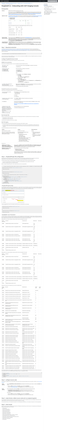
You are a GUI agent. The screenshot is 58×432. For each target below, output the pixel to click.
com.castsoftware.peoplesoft (27, 3)
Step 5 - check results (47, 14)
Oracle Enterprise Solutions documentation (11, 3)
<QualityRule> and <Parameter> (48, 10)
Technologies (3, 3)
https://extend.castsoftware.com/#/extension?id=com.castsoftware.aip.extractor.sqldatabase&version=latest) (15, 49)
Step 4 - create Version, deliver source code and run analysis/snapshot (50, 13)
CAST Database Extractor (28, 37)
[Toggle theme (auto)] (46, 1)
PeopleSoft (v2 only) (20, 3)
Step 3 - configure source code (48, 11)
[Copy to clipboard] (41, 53)
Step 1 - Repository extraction (48, 6)
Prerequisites (46, 5)
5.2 (31, 3)
